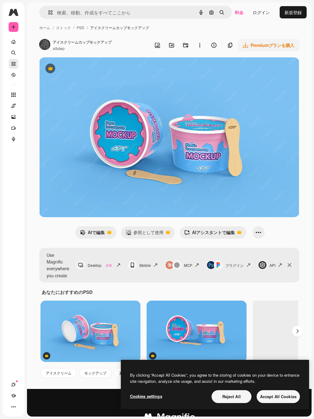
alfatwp (59, 48)
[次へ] (297, 331)
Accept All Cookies (278, 396)
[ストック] (13, 64)
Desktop (100, 265)
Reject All (231, 396)
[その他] (13, 407)
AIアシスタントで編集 (209, 233)
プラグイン (234, 265)
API (272, 265)
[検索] (13, 53)
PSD (80, 27)
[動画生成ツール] (13, 128)
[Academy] (13, 396)
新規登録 (293, 12)
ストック (63, 27)
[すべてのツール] (13, 95)
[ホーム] (13, 42)
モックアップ (95, 372)
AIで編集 (92, 233)
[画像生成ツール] (13, 117)
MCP (188, 265)
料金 (239, 12)
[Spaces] (13, 106)
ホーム (44, 27)
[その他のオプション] (199, 45)
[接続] (13, 385)
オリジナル (81, 69)
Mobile (145, 265)
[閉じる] (289, 265)
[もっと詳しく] (13, 75)
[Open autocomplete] (48, 12)
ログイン (261, 12)
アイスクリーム (58, 372)
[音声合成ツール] (13, 139)
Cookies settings (146, 396)
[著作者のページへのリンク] (44, 45)
